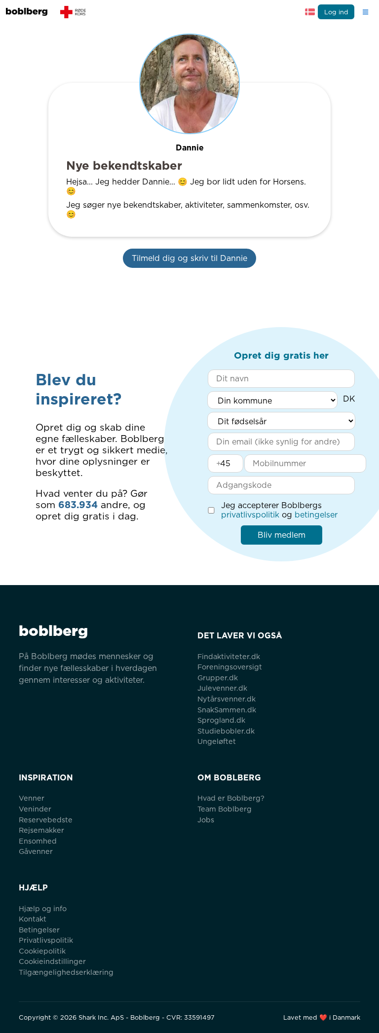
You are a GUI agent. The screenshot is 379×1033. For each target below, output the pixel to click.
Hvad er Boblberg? (231, 798)
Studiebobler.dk (226, 731)
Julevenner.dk (222, 688)
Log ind (336, 12)
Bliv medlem (281, 535)
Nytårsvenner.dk (226, 699)
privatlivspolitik (250, 514)
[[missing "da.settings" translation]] (310, 12)
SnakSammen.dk (226, 709)
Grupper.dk (217, 677)
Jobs (205, 819)
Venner (31, 798)
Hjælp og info (43, 908)
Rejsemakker (41, 830)
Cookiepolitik (42, 951)
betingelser (316, 514)
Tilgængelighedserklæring (66, 972)
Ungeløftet (216, 741)
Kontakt (32, 919)
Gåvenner (36, 851)
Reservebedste (46, 819)
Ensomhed (38, 841)
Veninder (35, 809)
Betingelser (39, 929)
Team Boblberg (224, 809)
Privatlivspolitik (46, 940)
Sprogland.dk (221, 720)
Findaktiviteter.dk (228, 656)
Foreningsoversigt (229, 667)
